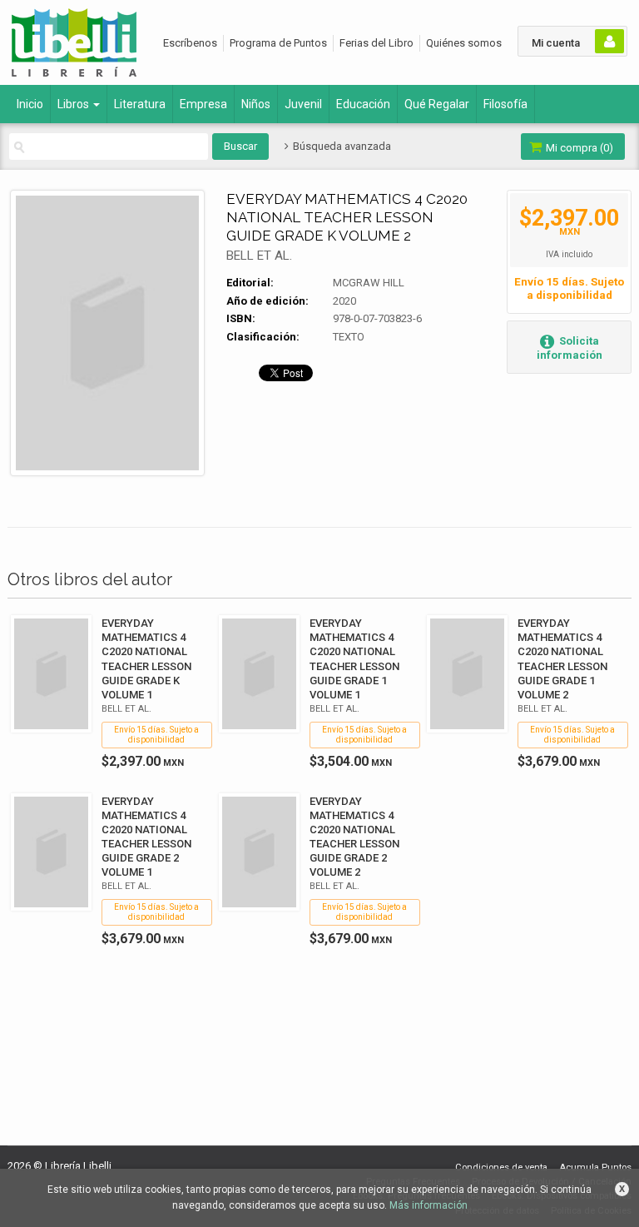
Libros (74, 104)
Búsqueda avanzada (340, 146)
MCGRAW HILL (368, 282)
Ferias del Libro (376, 43)
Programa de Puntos (278, 43)
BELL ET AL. (259, 255)
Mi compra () (578, 148)
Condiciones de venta (501, 1167)
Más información (428, 1205)
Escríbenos (190, 43)
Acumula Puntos (595, 1167)
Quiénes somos (464, 43)
